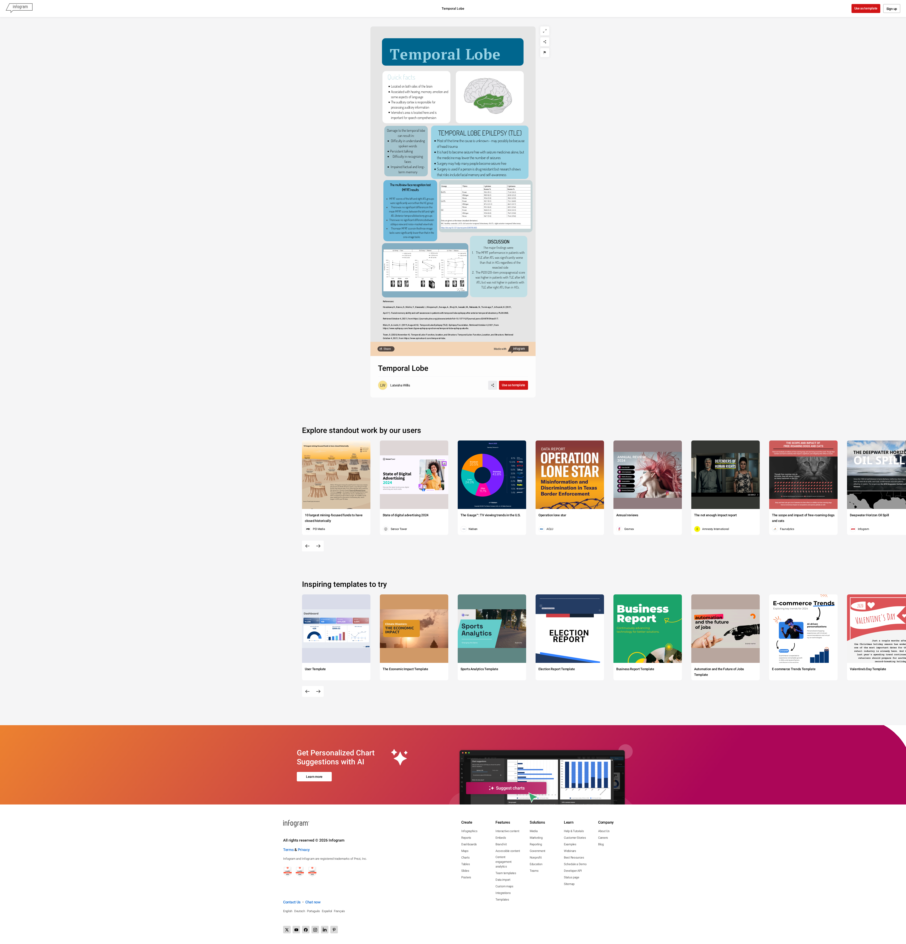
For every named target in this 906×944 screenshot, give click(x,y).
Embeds (500, 837)
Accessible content (507, 851)
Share (387, 349)
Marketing (536, 837)
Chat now (313, 902)
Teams (534, 870)
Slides (465, 870)
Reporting (536, 844)
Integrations (503, 893)
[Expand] (544, 30)
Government (537, 851)
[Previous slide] (307, 546)
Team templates (505, 873)
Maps (465, 851)
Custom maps (504, 886)
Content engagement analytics (503, 861)
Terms (288, 849)
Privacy (304, 849)
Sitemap (569, 884)
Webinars (570, 851)
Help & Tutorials (574, 831)
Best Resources (574, 857)
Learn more (314, 777)
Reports (466, 837)
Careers (603, 837)
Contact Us (292, 902)
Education (536, 864)
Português (313, 911)
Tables (465, 864)
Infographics (469, 831)
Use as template (866, 8)
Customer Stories (575, 837)
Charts (465, 857)
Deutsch (299, 911)
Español (327, 911)
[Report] (544, 52)
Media (534, 831)
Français (339, 911)
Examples (570, 844)
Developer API (573, 870)
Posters (466, 877)
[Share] (544, 41)
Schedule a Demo (575, 864)
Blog (601, 844)
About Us (604, 831)
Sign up (891, 9)
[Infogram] (19, 8)
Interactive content (507, 831)
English (287, 911)
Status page (571, 877)
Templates (502, 899)
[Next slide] (318, 546)
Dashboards (469, 844)
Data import (502, 879)
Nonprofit (535, 857)
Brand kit (501, 844)
